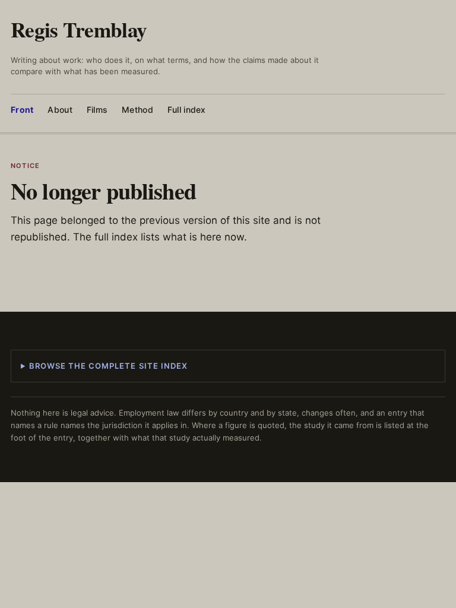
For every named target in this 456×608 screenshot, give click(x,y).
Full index (186, 109)
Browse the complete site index (108, 365)
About (60, 109)
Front (22, 109)
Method (137, 109)
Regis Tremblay (79, 29)
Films (97, 109)
